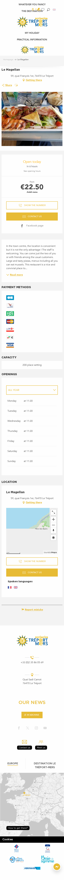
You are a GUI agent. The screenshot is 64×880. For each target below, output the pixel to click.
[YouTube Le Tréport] (45, 728)
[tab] (29, 390)
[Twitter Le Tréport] (27, 728)
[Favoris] (43, 9)
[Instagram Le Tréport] (36, 728)
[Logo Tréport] (32, 641)
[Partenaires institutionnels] (16, 848)
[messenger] (57, 870)
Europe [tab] (12, 763)
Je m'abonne (31, 714)
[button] (48, 9)
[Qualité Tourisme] (47, 848)
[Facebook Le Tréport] (19, 728)
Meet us (41, 747)
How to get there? (18, 828)
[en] (54, 9)
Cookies (7, 839)
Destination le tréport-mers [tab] (45, 765)
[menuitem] (32, 4)
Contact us (24, 747)
